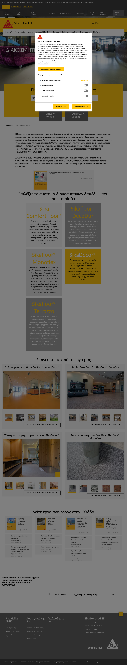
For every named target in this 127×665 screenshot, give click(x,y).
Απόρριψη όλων (61, 106)
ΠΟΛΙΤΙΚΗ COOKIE (43, 64)
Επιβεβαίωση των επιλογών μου (51, 69)
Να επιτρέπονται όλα (81, 106)
